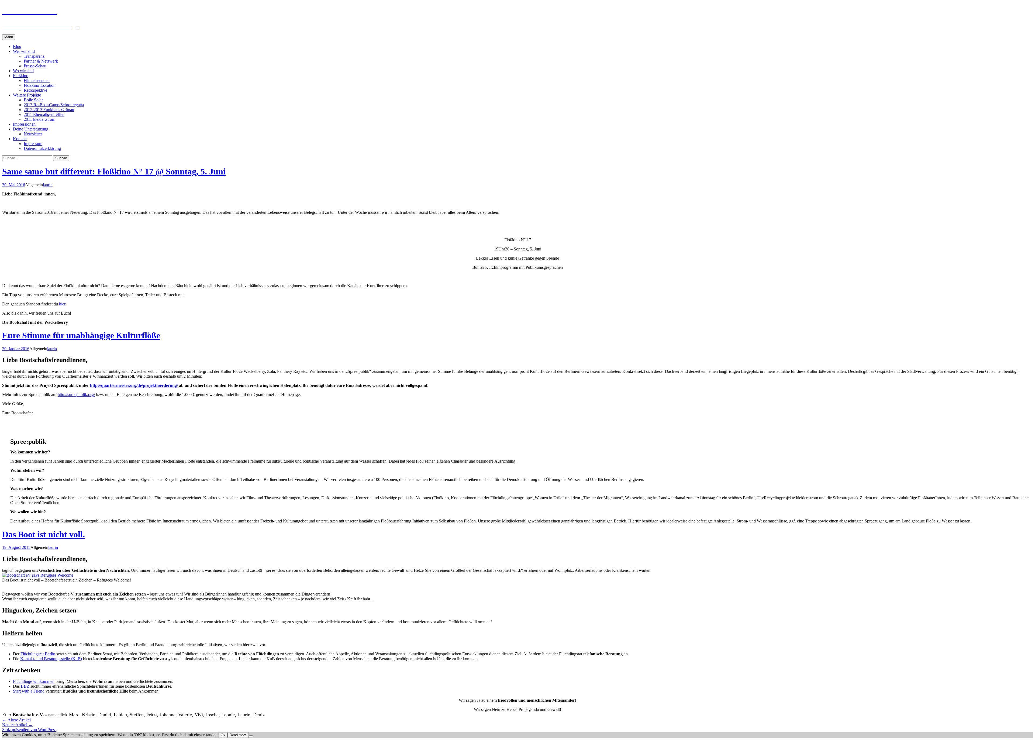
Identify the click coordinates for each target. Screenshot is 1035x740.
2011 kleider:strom (39, 119)
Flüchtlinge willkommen (33, 681)
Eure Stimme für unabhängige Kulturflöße (81, 335)
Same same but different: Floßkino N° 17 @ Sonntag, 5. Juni (114, 171)
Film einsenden (37, 80)
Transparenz (34, 56)
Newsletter (33, 134)
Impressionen (24, 124)
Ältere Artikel (16, 720)
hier (62, 304)
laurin (48, 185)
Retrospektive (35, 90)
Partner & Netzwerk (41, 61)
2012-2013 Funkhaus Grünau (49, 109)
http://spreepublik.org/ (76, 394)
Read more (238, 735)
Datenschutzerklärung (42, 148)
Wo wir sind (23, 70)
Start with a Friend (28, 691)
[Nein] (251, 736)
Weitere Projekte (27, 95)
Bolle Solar (33, 100)
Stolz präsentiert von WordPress (29, 729)
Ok (223, 735)
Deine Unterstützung (30, 129)
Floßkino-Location (40, 85)
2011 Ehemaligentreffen (44, 114)
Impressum (33, 143)
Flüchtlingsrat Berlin (38, 654)
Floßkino (20, 75)
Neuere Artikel (17, 724)
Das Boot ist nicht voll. (43, 534)
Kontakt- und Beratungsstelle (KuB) (51, 658)
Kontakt (20, 138)
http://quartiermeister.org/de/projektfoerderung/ (134, 385)
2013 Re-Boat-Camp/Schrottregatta (54, 104)
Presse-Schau (35, 66)
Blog (17, 46)
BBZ (25, 686)
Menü (8, 37)
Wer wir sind (24, 51)
